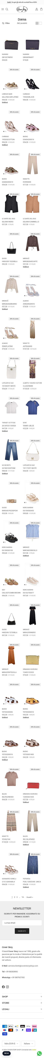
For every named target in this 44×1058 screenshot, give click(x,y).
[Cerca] (8, 9)
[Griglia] (37, 23)
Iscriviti (22, 931)
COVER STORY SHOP (14, 1050)
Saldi (9, 2)
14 (23, 897)
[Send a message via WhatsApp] (39, 1053)
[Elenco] (40, 23)
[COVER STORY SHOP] (22, 9)
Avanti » (30, 897)
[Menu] (2, 9)
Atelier (34, 1050)
